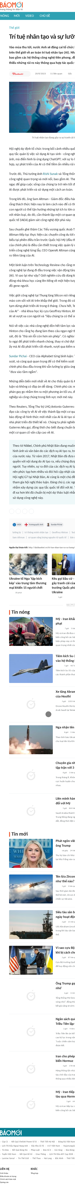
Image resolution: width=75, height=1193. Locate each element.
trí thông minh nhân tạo (36, 532)
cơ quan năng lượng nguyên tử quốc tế (47, 537)
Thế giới (14, 28)
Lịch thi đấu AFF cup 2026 (61, 1154)
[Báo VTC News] (60, 1102)
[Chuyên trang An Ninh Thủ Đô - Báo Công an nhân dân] (11, 593)
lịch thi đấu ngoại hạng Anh (15, 1146)
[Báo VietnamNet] (59, 993)
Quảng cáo (4, 1182)
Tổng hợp (34, 1173)
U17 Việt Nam (53, 1146)
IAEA (19, 525)
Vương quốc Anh (36, 525)
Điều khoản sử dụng (8, 1176)
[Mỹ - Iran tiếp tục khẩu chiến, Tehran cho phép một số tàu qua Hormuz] (31, 1104)
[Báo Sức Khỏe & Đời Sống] (59, 666)
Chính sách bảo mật (8, 1179)
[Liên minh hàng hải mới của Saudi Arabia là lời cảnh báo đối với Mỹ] (31, 811)
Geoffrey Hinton (60, 532)
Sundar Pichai (18, 356)
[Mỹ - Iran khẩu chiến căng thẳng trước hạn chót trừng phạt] (31, 631)
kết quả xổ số (26, 1154)
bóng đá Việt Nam (66, 1142)
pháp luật (35, 1150)
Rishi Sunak (50, 174)
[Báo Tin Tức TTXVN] (58, 773)
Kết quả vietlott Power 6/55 (24, 1142)
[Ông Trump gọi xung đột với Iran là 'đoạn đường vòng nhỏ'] (31, 995)
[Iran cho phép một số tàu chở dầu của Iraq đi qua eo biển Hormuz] (31, 1068)
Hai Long (48, 1158)
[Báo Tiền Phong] (59, 629)
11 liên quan (56, 74)
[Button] (27, 73)
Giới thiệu (4, 1173)
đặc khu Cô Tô (37, 1146)
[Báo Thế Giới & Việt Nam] (58, 1029)
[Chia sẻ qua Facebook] (11, 511)
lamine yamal (8, 1158)
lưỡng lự (17, 532)
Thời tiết (71, 1158)
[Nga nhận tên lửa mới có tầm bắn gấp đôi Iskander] (31, 739)
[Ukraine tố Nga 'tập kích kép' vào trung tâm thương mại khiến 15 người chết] (28, 564)
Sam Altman (19, 537)
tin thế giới (23, 1158)
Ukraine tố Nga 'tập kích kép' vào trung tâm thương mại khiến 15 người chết (27, 583)
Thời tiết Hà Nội (47, 1142)
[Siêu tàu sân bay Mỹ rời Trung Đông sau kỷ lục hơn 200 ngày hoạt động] (31, 924)
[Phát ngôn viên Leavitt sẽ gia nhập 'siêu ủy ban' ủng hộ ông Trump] (31, 853)
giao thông (41, 1154)
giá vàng (58, 1150)
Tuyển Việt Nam (9, 1154)
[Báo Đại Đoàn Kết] (17, 74)
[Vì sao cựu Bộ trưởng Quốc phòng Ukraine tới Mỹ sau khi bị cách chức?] (31, 960)
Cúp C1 (5, 1142)
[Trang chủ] (11, 6)
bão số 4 (47, 1150)
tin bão (5, 1150)
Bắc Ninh (59, 1158)
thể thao (36, 1158)
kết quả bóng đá (19, 1150)
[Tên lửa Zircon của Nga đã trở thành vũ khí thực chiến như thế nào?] (31, 888)
